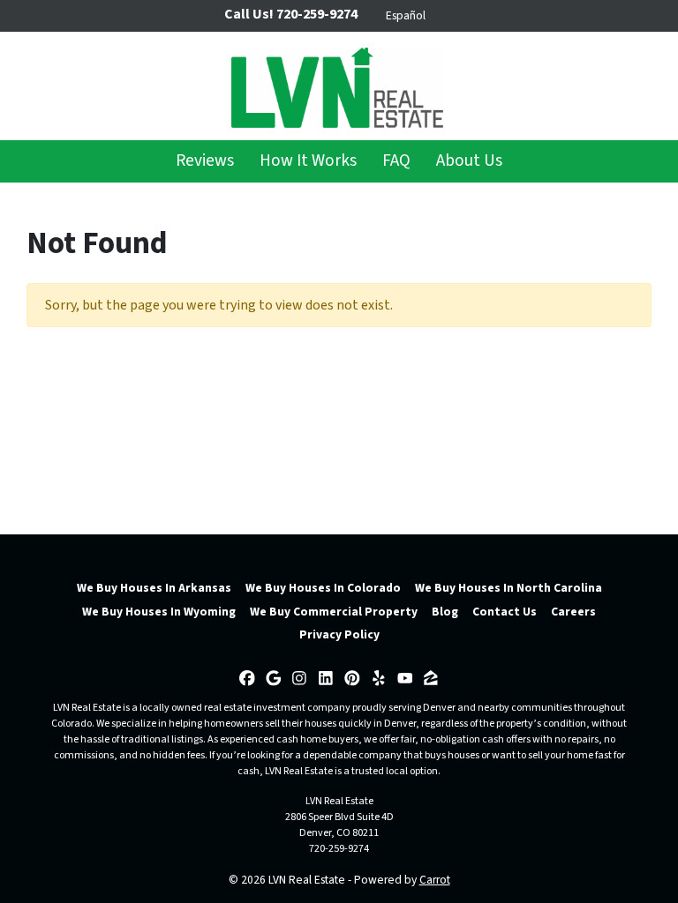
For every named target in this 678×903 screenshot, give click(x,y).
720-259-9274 (339, 848)
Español (406, 15)
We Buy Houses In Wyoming (159, 611)
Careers (573, 611)
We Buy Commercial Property (334, 611)
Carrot (434, 879)
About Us (469, 160)
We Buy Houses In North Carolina (508, 587)
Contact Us (504, 611)
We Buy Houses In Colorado (323, 587)
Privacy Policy (339, 634)
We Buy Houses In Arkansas (154, 587)
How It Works (308, 160)
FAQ (396, 160)
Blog (445, 611)
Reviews (205, 160)
